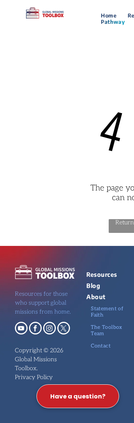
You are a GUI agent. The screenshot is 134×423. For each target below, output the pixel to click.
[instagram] (49, 329)
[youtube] (21, 329)
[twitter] (63, 329)
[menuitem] (108, 15)
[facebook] (35, 329)
